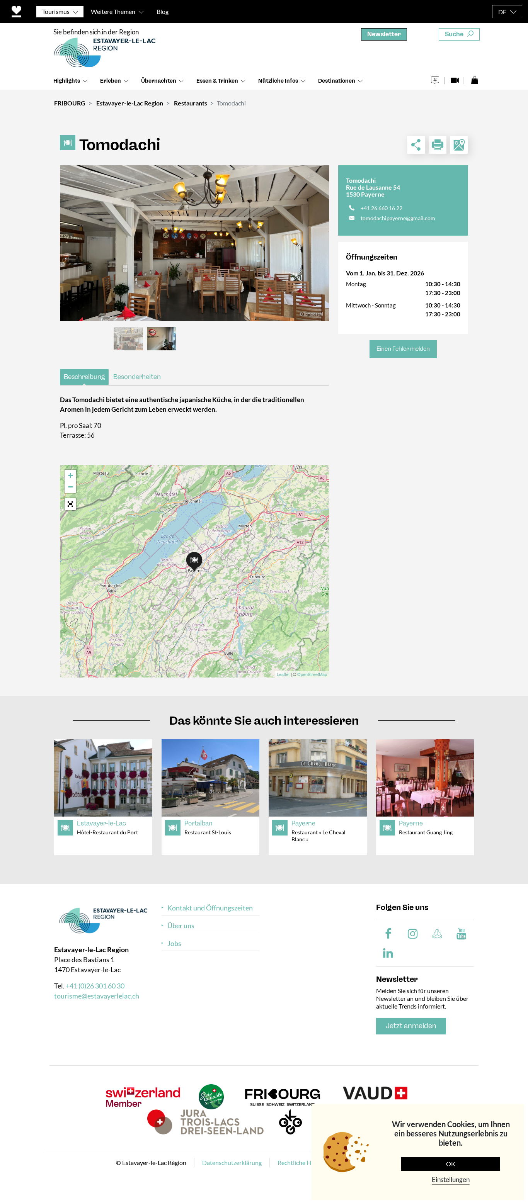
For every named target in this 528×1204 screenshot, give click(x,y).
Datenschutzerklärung (232, 1162)
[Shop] (474, 78)
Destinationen (336, 81)
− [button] (70, 487)
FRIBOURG (69, 103)
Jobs (174, 943)
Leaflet (283, 674)
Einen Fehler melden (403, 348)
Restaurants (190, 103)
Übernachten (158, 81)
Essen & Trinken (217, 81)
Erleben (110, 81)
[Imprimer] (437, 145)
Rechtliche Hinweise (304, 1162)
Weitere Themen (113, 11)
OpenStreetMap (312, 674)
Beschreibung (84, 376)
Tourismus (56, 11)
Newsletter (384, 34)
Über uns (180, 926)
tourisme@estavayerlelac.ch (96, 996)
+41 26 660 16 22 (381, 208)
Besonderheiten (137, 376)
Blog (163, 11)
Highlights (66, 81)
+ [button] (70, 475)
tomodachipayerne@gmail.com (398, 218)
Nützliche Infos (278, 81)
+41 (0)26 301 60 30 (95, 986)
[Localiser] (459, 145)
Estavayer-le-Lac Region (129, 103)
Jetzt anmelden (411, 1026)
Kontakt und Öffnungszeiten (210, 908)
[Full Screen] (70, 504)
